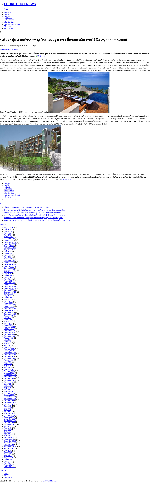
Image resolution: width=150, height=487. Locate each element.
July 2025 (7, 251)
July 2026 (7, 229)
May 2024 (7, 277)
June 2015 (8, 459)
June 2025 (8, 253)
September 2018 (10, 402)
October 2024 (9, 268)
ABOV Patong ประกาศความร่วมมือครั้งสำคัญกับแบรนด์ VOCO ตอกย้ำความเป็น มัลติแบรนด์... (37, 220)
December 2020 (10, 353)
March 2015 (8, 465)
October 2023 (9, 290)
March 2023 (8, 303)
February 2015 (9, 467)
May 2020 (7, 365)
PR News (7, 26)
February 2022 (9, 327)
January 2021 (9, 351)
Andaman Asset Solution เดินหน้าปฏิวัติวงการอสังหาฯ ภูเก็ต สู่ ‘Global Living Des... (33, 218)
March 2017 (8, 435)
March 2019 (8, 391)
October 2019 (9, 378)
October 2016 (9, 445)
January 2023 (9, 307)
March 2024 (8, 281)
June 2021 (8, 342)
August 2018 (8, 404)
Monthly (3, 224)
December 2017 (10, 419)
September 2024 (10, 270)
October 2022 (9, 312)
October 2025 (9, 246)
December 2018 (10, 397)
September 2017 (10, 424)
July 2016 (7, 450)
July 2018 (7, 406)
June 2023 (8, 297)
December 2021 (10, 331)
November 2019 (10, 377)
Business (9, 20)
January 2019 (9, 395)
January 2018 (9, 417)
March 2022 (8, 325)
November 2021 (10, 332)
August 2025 (8, 250)
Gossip (8, 18)
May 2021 (7, 343)
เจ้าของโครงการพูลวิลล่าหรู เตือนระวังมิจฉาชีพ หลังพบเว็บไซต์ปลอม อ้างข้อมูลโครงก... (35, 215)
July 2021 (7, 340)
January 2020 (9, 373)
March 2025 (8, 259)
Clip (7, 14)
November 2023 (10, 288)
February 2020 (9, 371)
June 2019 (8, 386)
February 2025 (9, 261)
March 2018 (8, 413)
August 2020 (8, 360)
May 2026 (7, 233)
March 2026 (8, 237)
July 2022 (7, 318)
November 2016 (10, 443)
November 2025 (10, 244)
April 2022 (8, 323)
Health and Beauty (12, 24)
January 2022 (9, 329)
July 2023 (7, 296)
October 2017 (9, 423)
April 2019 (8, 389)
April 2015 (8, 463)
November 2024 (10, 266)
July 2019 (7, 384)
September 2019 (10, 380)
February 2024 (9, 283)
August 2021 (8, 338)
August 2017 (8, 426)
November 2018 (10, 399)
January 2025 (9, 262)
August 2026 (8, 227)
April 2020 (8, 367)
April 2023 (8, 301)
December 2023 (10, 286)
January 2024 (9, 285)
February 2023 (9, 305)
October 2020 (9, 356)
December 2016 (10, 441)
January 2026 (9, 240)
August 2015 (8, 457)
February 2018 (9, 415)
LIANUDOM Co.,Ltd (50, 481)
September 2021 (10, 336)
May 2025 (7, 255)
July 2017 (7, 428)
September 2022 (10, 314)
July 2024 (7, 273)
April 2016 (8, 456)
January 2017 (9, 439)
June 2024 (8, 275)
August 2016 (8, 448)
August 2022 (8, 316)
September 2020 (10, 358)
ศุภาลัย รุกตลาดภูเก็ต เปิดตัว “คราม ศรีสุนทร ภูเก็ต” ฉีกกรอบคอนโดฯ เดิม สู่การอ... (33, 213)
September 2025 (10, 248)
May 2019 (7, 388)
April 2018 (8, 411)
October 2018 (9, 400)
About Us (7, 475)
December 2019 (10, 375)
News (7, 12)
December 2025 (10, 242)
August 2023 (8, 294)
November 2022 (10, 310)
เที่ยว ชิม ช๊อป (9, 22)
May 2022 (7, 321)
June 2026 (8, 231)
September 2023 (10, 292)
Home (6, 474)
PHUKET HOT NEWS (20, 4)
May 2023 (7, 299)
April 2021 (8, 345)
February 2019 (9, 393)
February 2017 (9, 437)
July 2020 (7, 362)
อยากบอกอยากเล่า (10, 28)
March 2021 (8, 347)
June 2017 (8, 430)
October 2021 (9, 334)
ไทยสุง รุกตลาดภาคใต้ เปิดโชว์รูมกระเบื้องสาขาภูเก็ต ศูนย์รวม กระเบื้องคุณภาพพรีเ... (34, 210)
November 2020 (10, 354)
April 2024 (8, 279)
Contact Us (8, 477)
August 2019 (8, 382)
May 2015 (7, 461)
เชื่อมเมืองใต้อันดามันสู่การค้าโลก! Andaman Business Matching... (28, 207)
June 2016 (8, 452)
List (7, 16)
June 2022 (8, 319)
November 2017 (10, 421)
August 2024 (8, 272)
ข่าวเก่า (2, 203)
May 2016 (7, 454)
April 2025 (8, 257)
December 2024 (10, 264)
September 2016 (10, 446)
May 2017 (7, 432)
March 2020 (8, 369)
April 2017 (8, 434)
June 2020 (8, 364)
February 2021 (9, 349)
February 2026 (9, 239)
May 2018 (7, 410)
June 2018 (8, 408)
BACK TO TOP (5, 470)
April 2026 (8, 235)
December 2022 (10, 308)
